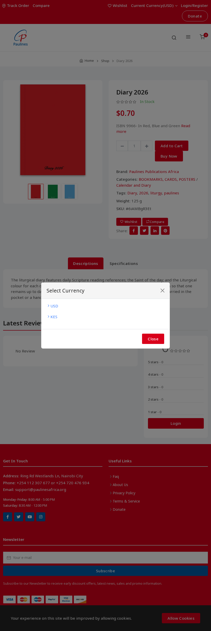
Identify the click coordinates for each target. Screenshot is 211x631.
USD (54, 305)
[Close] (162, 291)
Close (153, 338)
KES (53, 316)
